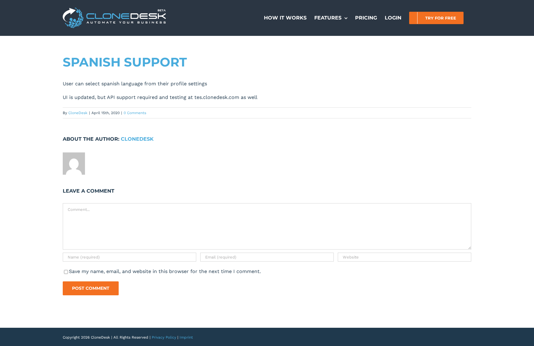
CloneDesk (77, 113)
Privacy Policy (164, 337)
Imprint (186, 337)
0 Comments (135, 113)
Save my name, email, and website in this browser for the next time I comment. (165, 271)
